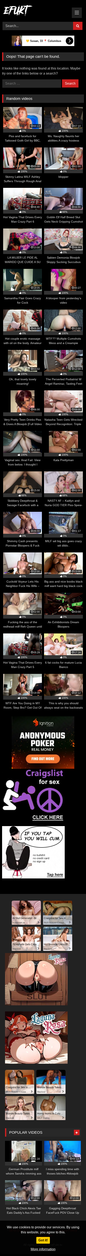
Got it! (43, 1240)
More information (43, 1249)
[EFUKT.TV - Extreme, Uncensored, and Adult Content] (35, 11)
